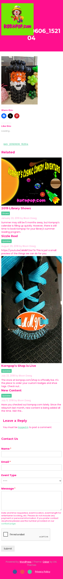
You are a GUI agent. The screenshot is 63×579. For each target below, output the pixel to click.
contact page (8, 523)
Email (6, 462)
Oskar (46, 561)
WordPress (25, 561)
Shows (5, 213)
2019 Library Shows (16, 208)
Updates (6, 241)
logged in (23, 427)
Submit (8, 548)
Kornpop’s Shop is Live (18, 366)
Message (8, 488)
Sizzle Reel (9, 236)
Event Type (8, 475)
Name (6, 449)
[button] (54, 19)
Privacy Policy (42, 571)
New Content (11, 390)
